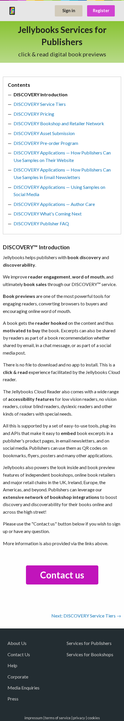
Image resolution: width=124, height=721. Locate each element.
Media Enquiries (23, 687)
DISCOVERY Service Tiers (40, 104)
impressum (34, 718)
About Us (17, 643)
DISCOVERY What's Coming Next (48, 213)
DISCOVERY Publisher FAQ (41, 223)
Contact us (62, 574)
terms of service (58, 718)
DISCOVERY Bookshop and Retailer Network (59, 123)
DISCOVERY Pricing (34, 114)
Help (12, 665)
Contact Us (18, 654)
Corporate (17, 676)
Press (12, 698)
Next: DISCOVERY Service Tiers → (86, 615)
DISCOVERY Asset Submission (44, 133)
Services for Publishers (89, 643)
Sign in (68, 10)
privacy (79, 718)
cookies (93, 718)
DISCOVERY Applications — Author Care (54, 204)
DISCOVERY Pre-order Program (46, 143)
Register (101, 10)
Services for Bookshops (90, 654)
